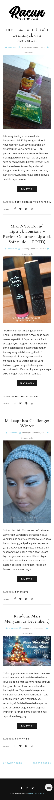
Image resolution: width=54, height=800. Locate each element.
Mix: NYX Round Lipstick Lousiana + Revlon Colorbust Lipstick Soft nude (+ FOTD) (27, 234)
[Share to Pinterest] (26, 209)
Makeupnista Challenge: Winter (27, 423)
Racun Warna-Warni (36, 793)
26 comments (27, 633)
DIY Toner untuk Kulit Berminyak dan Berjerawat (27, 35)
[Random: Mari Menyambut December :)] (27, 665)
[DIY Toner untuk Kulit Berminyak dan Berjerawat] (27, 128)
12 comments (27, 254)
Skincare (27, 202)
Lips (17, 396)
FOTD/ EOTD (21, 592)
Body (18, 202)
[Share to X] (20, 209)
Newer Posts (13, 763)
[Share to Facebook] (14, 209)
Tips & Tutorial (42, 202)
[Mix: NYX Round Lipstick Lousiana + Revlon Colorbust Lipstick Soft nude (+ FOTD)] (27, 322)
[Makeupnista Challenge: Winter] (27, 522)
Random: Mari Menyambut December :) (27, 619)
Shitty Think (22, 739)
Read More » (27, 189)
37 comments (27, 52)
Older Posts (41, 763)
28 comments (27, 438)
